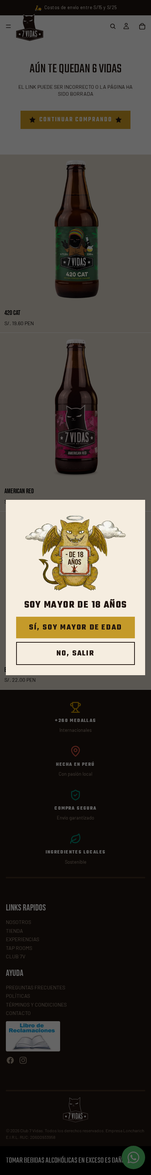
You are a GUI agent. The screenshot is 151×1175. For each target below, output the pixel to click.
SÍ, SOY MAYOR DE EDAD (75, 627)
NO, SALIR (75, 653)
